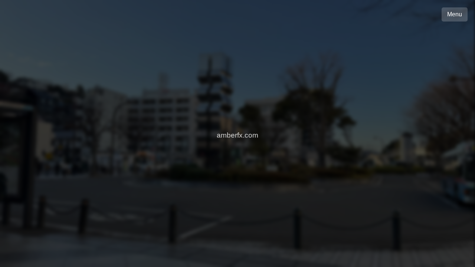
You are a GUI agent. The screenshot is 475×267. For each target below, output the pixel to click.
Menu (454, 14)
